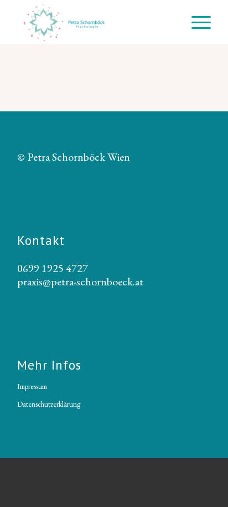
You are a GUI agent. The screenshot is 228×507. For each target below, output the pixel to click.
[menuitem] (195, 22)
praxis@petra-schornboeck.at (80, 281)
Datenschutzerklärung (48, 404)
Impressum (32, 386)
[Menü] (195, 22)
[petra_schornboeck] (94, 22)
